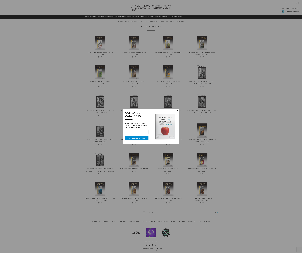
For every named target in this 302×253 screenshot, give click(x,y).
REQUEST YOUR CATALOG (137, 138)
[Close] (177, 110)
